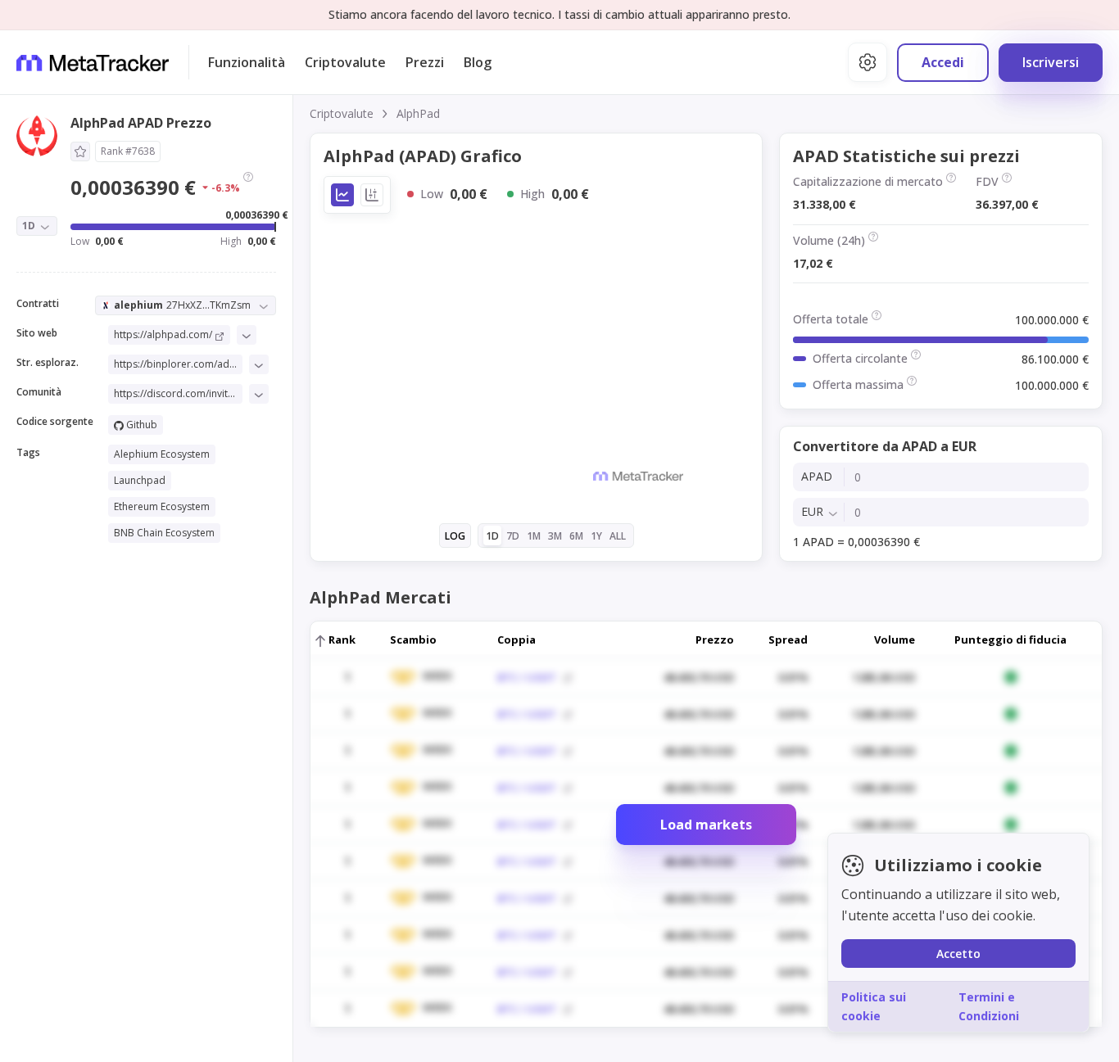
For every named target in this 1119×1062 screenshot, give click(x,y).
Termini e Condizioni (988, 1006)
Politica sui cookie (873, 1006)
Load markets (706, 825)
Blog (478, 62)
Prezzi (424, 62)
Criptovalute (345, 62)
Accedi (943, 62)
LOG (455, 536)
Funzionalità (246, 62)
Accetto (958, 953)
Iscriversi (1050, 62)
